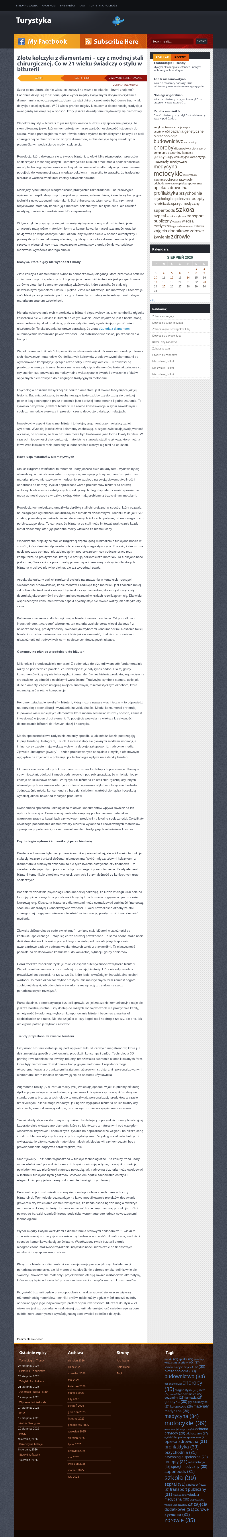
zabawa (199, 226)
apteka (166, 127)
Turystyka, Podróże (103, 5)
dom (201, 148)
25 (163, 286)
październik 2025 (78, 1425)
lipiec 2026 (74, 1367)
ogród (173, 183)
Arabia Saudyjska (30, 1423)
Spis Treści (67, 5)
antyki (157, 127)
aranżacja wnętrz (180, 127)
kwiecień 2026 (77, 1386)
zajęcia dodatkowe (171, 230)
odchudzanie (162, 183)
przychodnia (190, 193)
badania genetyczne (187, 131)
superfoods (164, 210)
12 (171, 277)
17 (155, 282)
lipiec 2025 (74, 1444)
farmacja (187, 152)
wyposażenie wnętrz (182, 226)
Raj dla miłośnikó (167, 111)
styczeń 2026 (76, 1405)
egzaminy (174, 152)
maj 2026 (73, 1379)
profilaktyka (166, 193)
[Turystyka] (60, 21)
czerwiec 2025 (77, 1450)
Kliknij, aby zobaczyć (164, 342)
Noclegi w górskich (168, 95)
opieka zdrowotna (171, 187)
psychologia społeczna (172, 199)
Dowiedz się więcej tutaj (166, 335)
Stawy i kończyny (29, 1454)
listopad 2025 (76, 1418)
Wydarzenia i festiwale (32, 1402)
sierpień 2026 (76, 1360)
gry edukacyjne (179, 157)
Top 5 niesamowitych (170, 79)
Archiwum (48, 5)
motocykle (168, 173)
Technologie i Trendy (170, 63)
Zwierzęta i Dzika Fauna (33, 1392)
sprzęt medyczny (185, 203)
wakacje (176, 221)
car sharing (190, 142)
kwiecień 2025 (77, 1463)
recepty (197, 198)
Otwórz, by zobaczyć (164, 355)
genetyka (161, 156)
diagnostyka (182, 148)
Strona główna (26, 5)
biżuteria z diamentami (114, 328)
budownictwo (169, 141)
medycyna (165, 167)
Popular (162, 57)
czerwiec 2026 (77, 1373)
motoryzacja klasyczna (179, 1429)
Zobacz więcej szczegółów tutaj (171, 329)
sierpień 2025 (76, 1438)
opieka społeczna (189, 183)
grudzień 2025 (77, 1412)
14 (188, 277)
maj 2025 (73, 1457)
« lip (152, 300)
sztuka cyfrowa (176, 216)
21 (188, 282)
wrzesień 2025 (77, 1431)
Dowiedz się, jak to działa (167, 322)
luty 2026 (73, 1399)
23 (204, 282)
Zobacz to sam (161, 348)
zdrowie (180, 236)
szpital (160, 215)
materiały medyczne (170, 161)
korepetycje (198, 157)
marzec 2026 (76, 1392)
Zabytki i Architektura (31, 1381)
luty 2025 (73, 1476)
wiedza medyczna (181, 1496)
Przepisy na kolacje (31, 1444)
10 (155, 277)
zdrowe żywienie (186, 1512)
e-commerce (191, 1394)
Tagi (82, 5)
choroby (164, 147)
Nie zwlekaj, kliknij (163, 361)
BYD (22, 1412)
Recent (180, 57)
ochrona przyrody (179, 179)
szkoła (185, 209)
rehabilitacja (162, 203)
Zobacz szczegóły (163, 316)
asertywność (162, 131)
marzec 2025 (76, 1470)
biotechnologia (165, 136)
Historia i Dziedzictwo (32, 1371)
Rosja (22, 1433)
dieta (195, 148)
